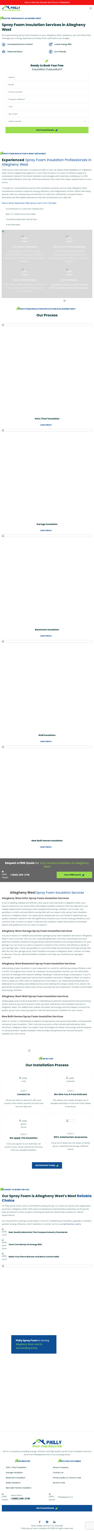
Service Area (59, 1482)
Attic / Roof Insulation (16, 1467)
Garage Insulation (14, 1472)
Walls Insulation (13, 1482)
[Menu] (90, 8)
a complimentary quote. (69, 1224)
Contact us (58, 1472)
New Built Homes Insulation (18, 1487)
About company (60, 1467)
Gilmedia (58, 1525)
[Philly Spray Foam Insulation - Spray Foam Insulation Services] (17, 8)
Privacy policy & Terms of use (67, 1477)
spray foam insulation (68, 169)
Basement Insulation (15, 1477)
